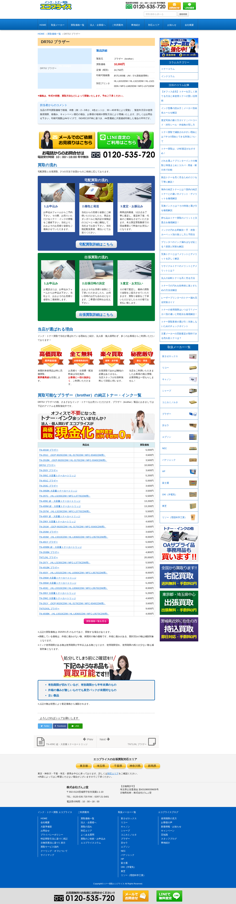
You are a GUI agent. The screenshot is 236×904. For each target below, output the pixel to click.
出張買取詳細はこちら (96, 314)
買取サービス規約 (50, 846)
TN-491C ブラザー (48, 480)
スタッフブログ (169, 838)
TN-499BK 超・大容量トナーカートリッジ (60, 547)
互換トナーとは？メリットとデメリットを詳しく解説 (179, 256)
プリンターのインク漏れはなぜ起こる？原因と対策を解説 (179, 244)
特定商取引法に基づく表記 (54, 838)
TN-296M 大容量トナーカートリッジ (57, 578)
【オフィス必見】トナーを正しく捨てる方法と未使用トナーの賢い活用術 (179, 96)
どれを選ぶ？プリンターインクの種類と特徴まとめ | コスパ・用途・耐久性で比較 (179, 165)
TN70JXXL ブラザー (49, 608)
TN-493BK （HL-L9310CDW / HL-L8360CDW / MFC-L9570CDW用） (74, 613)
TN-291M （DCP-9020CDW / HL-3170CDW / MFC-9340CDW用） (72, 526)
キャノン (166, 379)
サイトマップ (47, 855)
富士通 (165, 483)
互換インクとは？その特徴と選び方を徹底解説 (179, 208)
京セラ (165, 425)
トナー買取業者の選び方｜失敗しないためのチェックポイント (179, 323)
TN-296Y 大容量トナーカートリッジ (57, 521)
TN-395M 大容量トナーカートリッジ (57, 583)
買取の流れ (86, 826)
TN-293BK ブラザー (49, 552)
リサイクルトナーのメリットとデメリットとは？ (179, 268)
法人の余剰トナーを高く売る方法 (178, 278)
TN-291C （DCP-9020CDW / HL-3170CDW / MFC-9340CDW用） (72, 455)
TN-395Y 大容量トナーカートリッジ (57, 593)
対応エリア (153, 25)
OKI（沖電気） (169, 494)
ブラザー (166, 414)
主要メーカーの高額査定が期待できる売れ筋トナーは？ (179, 335)
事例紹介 (135, 25)
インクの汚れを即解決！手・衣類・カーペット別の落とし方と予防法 (179, 232)
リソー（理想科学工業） (174, 517)
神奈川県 (135, 765)
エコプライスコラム (91, 842)
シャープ (166, 390)
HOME (42, 25)
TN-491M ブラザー (48, 450)
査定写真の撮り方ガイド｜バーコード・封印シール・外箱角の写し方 (179, 122)
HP (163, 471)
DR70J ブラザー (47, 465)
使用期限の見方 (169, 818)
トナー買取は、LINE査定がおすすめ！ (178, 150)
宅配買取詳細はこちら (96, 244)
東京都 (84, 765)
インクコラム (168, 76)
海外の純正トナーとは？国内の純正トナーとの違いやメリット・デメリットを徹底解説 (179, 194)
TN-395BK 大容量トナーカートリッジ (58, 490)
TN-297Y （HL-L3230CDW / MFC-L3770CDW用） (64, 562)
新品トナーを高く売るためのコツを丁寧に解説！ (179, 179)
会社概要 (45, 822)
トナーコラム (168, 69)
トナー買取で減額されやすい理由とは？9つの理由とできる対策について (179, 136)
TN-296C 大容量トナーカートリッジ (57, 598)
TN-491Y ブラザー (48, 542)
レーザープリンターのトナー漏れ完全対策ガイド (179, 299)
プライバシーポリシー (52, 834)
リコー (165, 367)
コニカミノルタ (170, 402)
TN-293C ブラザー (48, 486)
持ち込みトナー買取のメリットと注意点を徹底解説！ (179, 220)
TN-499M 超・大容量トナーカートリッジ (60, 506)
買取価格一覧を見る (96, 621)
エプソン (166, 437)
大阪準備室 (46, 826)
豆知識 (164, 834)
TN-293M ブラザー (48, 532)
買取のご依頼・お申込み (93, 838)
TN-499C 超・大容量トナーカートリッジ (59, 501)
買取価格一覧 (77, 25)
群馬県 (152, 765)
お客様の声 (166, 822)
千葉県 (118, 765)
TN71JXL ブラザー (48, 557)
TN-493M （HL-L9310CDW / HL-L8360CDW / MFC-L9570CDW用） (73, 537)
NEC (164, 448)
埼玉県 (101, 765)
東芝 (164, 506)
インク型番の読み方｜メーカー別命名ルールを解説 (179, 110)
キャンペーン (168, 830)
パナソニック (169, 460)
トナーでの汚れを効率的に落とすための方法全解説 (179, 287)
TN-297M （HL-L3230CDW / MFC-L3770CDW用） (65, 511)
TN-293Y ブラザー (48, 470)
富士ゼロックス (170, 356)
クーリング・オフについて (54, 851)
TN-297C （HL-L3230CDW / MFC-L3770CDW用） (65, 496)
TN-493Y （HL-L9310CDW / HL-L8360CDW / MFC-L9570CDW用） (73, 572)
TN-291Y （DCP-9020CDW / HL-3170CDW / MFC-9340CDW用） (72, 603)
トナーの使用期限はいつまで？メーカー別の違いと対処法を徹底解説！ (179, 311)
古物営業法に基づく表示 (53, 842)
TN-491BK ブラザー (49, 567)
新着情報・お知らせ (171, 826)
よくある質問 (87, 834)
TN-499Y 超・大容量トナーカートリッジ (59, 516)
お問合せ (45, 830)
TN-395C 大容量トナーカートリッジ (57, 475)
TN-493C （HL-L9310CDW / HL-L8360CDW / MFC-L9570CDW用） (73, 588)
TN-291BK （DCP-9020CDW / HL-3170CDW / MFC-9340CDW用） (73, 460)
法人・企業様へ (98, 25)
